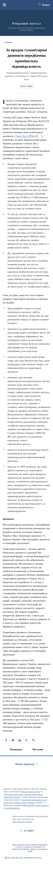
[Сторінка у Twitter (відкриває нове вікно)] (26, 836)
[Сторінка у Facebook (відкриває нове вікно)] (21, 836)
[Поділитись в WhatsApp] (26, 740)
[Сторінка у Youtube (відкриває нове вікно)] (31, 836)
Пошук (46, 4)
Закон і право (26, 86)
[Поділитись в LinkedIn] (19, 740)
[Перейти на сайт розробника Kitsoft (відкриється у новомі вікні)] (14, 858)
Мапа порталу (25, 764)
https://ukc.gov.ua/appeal (22, 822)
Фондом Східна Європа (30, 792)
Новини (8, 42)
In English (29, 830)
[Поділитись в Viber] (33, 740)
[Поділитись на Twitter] (13, 740)
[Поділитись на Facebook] (6, 740)
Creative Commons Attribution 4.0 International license (28, 848)
